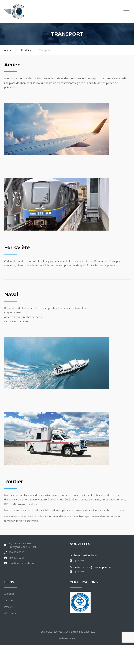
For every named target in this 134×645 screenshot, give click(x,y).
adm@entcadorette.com (22, 563)
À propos (9, 593)
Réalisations (11, 613)
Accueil (8, 50)
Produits (26, 50)
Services (8, 600)
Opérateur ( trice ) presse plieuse (90, 567)
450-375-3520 (16, 552)
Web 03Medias (67, 638)
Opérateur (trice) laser (83, 555)
